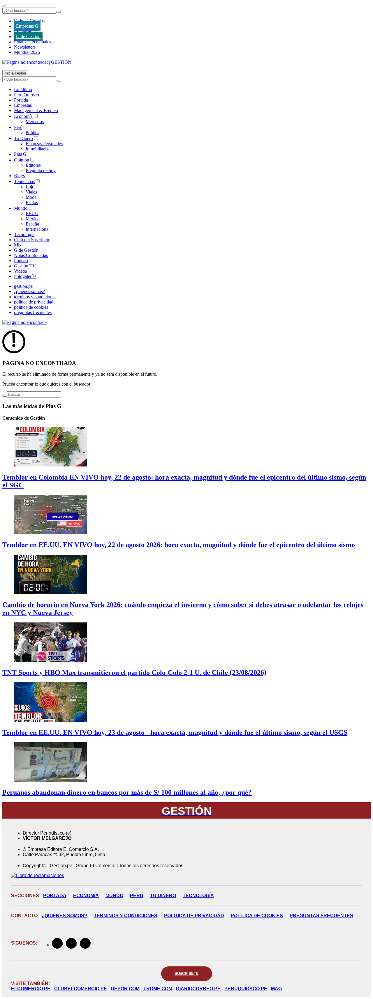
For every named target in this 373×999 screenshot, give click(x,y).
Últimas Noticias (29, 20)
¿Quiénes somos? (64, 915)
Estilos (32, 202)
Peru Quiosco (26, 94)
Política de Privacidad (194, 915)
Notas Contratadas (31, 255)
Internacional (38, 229)
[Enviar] (58, 12)
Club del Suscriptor (32, 239)
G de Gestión (28, 36)
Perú (18, 127)
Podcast (21, 260)
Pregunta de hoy (41, 170)
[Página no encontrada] (24, 322)
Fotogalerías (25, 276)
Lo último (23, 89)
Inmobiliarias (38, 148)
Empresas (23, 31)
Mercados (35, 121)
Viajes (31, 191)
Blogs (19, 175)
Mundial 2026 (27, 52)
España (32, 223)
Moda (31, 197)
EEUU (32, 213)
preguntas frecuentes (33, 312)
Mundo (20, 208)
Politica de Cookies (257, 915)
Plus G (20, 154)
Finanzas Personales (32, 41)
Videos (20, 271)
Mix (18, 244)
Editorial (33, 165)
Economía (23, 116)
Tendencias (24, 181)
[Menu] (4, 6)
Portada (21, 99)
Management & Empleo (36, 110)
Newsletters (25, 47)
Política (32, 132)
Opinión (21, 159)
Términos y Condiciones (125, 915)
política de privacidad (33, 301)
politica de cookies (31, 307)
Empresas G (27, 26)
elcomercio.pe (30, 988)
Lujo (30, 186)
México (33, 218)
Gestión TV (25, 265)
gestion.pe (23, 286)
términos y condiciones (35, 296)
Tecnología (24, 234)
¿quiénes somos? (29, 291)
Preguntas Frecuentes (321, 915)
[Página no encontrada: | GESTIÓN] (36, 62)
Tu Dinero (23, 138)
